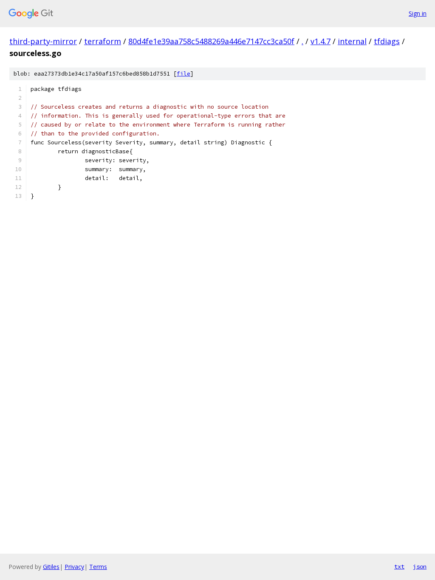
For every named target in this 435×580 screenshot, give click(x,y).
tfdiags (387, 41)
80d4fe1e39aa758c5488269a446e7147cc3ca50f (211, 41)
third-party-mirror (43, 41)
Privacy (74, 567)
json (420, 566)
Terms (98, 567)
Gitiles (51, 567)
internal (352, 41)
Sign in (418, 13)
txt (399, 566)
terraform (102, 41)
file (183, 73)
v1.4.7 (320, 41)
